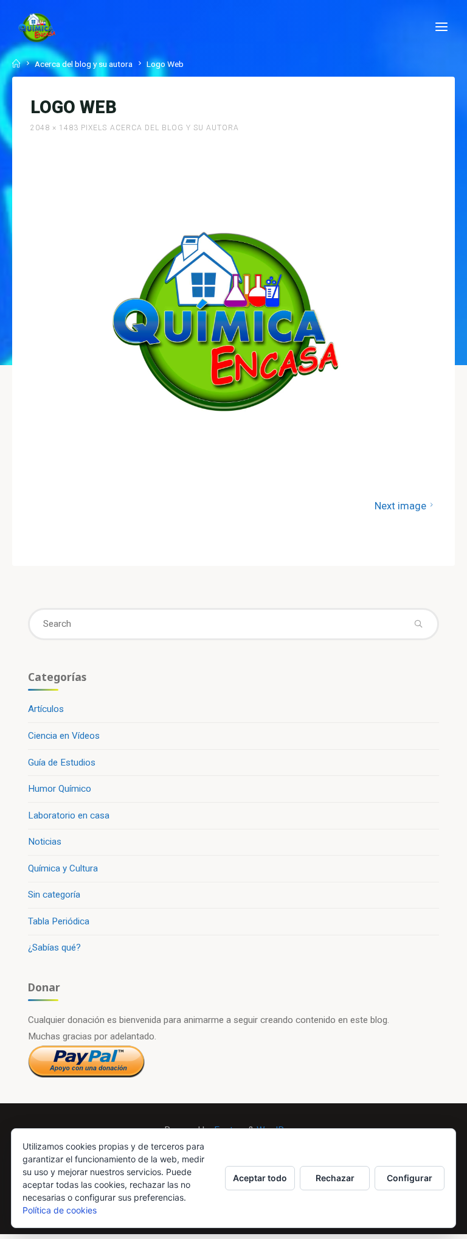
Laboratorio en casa (68, 815)
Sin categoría (54, 894)
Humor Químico (59, 788)
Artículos (46, 708)
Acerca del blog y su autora (84, 64)
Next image (400, 506)
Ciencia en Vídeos (64, 735)
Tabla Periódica (58, 921)
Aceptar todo (260, 1178)
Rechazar (335, 1178)
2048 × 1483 (55, 128)
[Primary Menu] (441, 27)
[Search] (419, 624)
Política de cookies (59, 1210)
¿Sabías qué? (54, 947)
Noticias (44, 841)
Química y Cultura (63, 868)
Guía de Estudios (61, 762)
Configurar (409, 1178)
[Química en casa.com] (37, 27)
